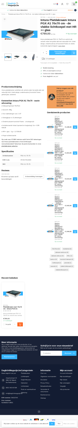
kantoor (53, 259)
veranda (54, 266)
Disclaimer (44, 380)
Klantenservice (9, 357)
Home (3, 14)
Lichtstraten (25, 386)
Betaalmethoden (46, 386)
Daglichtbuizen (26, 380)
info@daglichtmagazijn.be (14, 393)
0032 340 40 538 (11, 388)
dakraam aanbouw (61, 252)
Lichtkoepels (25, 376)
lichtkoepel (57, 263)
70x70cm (56, 249)
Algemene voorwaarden (48, 376)
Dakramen (24, 383)
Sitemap (43, 398)
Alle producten (65, 389)
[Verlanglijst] (67, 4)
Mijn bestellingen (65, 376)
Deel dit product (64, 63)
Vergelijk (8, 324)
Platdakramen (25, 373)
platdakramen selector (10, 146)
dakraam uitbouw (57, 256)
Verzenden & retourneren (45, 390)
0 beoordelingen (61, 17)
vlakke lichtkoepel (67, 266)
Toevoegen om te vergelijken (49, 63)
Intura (43, 17)
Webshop (24, 393)
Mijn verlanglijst (65, 383)
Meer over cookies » (69, 423)
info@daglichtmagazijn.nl (66, 102)
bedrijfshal (67, 249)
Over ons (43, 373)
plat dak (67, 263)
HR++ (69, 256)
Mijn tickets (63, 380)
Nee (59, 424)
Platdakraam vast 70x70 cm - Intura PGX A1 (12, 308)
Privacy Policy (45, 383)
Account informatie (66, 373)
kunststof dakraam (66, 259)
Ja (52, 424)
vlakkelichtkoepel (62, 270)
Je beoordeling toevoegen (33, 176)
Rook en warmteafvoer (28, 389)
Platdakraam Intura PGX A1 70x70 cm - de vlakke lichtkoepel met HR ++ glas (31, 14)
